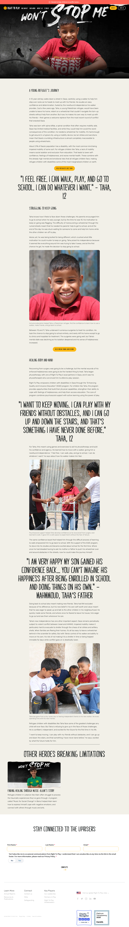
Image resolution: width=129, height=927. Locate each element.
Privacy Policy (22, 916)
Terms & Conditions (36, 916)
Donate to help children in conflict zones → (65, 2)
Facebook (78, 899)
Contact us (28, 894)
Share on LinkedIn (77, 58)
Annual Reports (9, 894)
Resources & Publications (8, 898)
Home (12, 8)
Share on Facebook (51, 58)
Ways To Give (64, 8)
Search (107, 8)
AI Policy (29, 916)
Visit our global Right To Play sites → (95, 893)
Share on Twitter (64, 58)
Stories (46, 8)
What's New (54, 8)
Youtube (95, 899)
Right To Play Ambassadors (49, 901)
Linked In (90, 899)
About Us (40, 8)
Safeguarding (29, 900)
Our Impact (24, 8)
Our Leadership (50, 894)
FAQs (26, 897)
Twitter (82, 899)
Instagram (86, 899)
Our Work (32, 8)
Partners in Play (50, 897)
